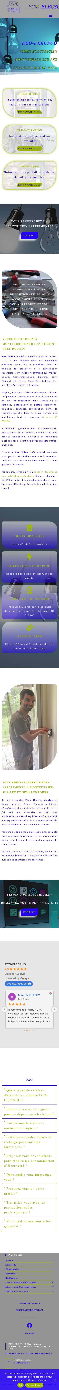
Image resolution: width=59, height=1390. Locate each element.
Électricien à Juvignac (16, 1291)
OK (20, 1385)
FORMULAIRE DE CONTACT (29, 1310)
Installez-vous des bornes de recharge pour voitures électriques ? (28, 1142)
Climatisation (12, 1269)
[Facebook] (29, 1325)
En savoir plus (34, 1385)
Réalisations (11, 1277)
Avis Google (29, 1333)
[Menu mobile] (50, 15)
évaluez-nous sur (17, 983)
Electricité (10, 1264)
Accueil (9, 1260)
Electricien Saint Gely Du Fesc (20, 1282)
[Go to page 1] (27, 1030)
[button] (29, 1095)
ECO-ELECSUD (15, 964)
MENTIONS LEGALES (29, 1303)
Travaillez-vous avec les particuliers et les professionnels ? (24, 1207)
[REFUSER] (55, 1379)
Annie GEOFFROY (29, 995)
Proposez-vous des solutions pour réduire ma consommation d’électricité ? (29, 1161)
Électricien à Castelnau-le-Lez (20, 1286)
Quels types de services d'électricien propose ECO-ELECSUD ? (26, 1095)
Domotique (10, 1273)
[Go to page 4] (34, 1030)
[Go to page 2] (29, 1030)
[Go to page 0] (24, 1030)
